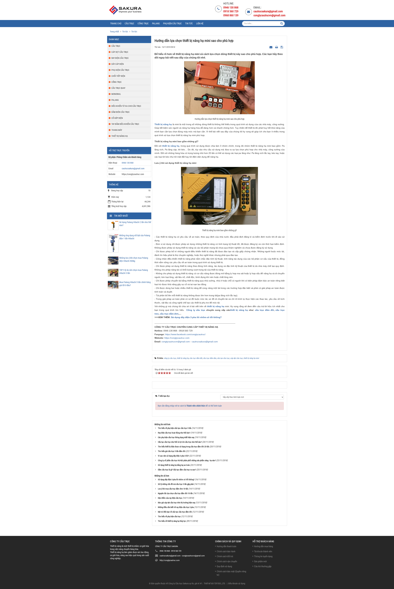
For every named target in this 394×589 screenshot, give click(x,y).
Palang (115, 100)
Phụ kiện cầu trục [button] (172, 23)
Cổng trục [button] (143, 23)
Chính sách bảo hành (226, 551)
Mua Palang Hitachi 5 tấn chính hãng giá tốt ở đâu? (135, 283)
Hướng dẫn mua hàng (263, 546)
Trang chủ (115, 23)
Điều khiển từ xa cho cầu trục (126, 106)
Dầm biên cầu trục (120, 112)
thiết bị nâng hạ (239, 310)
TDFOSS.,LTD (219, 583)
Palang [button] (156, 23)
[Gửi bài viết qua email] (271, 47)
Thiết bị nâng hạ (163, 124)
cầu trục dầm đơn (169, 314)
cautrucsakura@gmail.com (205, 341)
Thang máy (116, 130)
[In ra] (277, 47)
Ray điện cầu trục (120, 58)
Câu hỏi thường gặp (262, 566)
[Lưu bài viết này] (282, 47)
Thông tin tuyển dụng (263, 556)
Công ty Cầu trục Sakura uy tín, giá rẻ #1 (185, 583)
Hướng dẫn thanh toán (226, 546)
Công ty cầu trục (195, 310)
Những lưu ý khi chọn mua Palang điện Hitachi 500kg (133, 259)
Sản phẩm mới (260, 561)
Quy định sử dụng (224, 566)
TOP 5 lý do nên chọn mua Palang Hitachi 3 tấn (133, 271)
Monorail (116, 94)
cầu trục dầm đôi (264, 310)
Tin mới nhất (121, 215)
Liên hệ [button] (199, 23)
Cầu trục (115, 46)
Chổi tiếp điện (118, 76)
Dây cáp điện (117, 64)
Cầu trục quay (118, 88)
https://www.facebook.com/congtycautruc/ (185, 334)
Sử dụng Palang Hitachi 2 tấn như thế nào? (135, 223)
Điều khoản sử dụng (236, 583)
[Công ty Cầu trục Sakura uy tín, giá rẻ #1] (126, 10)
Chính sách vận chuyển (227, 561)
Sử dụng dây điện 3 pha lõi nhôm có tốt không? (196, 317)
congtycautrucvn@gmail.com (176, 341)
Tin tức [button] (189, 23)
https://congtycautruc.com (176, 338)
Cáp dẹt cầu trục (119, 52)
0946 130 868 (127, 163)
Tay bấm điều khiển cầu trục (125, 124)
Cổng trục (116, 82)
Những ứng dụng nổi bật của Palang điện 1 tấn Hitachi (134, 237)
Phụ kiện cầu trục (120, 70)
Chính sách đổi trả (225, 556)
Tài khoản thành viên (263, 551)
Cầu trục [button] (129, 23)
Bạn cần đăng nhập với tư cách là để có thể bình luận (190, 406)
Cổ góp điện (117, 118)
